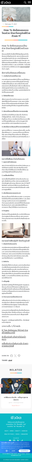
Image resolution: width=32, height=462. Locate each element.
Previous (1, 386)
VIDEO (17, 434)
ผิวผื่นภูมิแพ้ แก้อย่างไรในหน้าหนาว (14, 338)
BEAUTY (17, 431)
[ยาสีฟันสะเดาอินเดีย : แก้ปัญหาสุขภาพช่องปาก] (16, 393)
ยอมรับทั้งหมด (24, 451)
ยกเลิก (13, 451)
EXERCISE (24, 431)
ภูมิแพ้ (10, 360)
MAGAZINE (24, 434)
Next (30, 386)
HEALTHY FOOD (9, 434)
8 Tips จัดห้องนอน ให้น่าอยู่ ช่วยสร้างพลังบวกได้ (15, 331)
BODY (6, 431)
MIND (12, 431)
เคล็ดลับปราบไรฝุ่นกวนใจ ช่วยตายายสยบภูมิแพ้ (15, 345)
